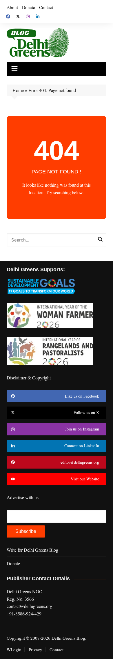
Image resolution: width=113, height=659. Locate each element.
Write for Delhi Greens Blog (32, 550)
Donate (28, 7)
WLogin (14, 649)
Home (18, 90)
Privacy (35, 649)
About (12, 7)
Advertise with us (23, 497)
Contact (46, 7)
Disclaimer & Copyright (29, 378)
